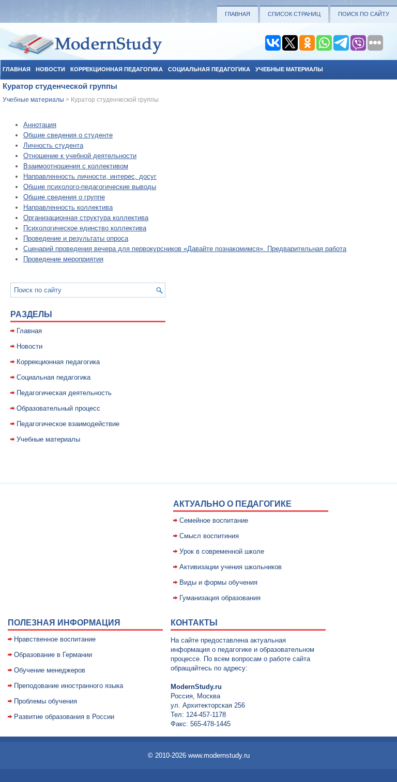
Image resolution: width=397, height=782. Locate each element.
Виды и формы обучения (218, 582)
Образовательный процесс (58, 408)
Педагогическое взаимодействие (68, 424)
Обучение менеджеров (49, 670)
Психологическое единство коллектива (84, 228)
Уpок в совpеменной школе (221, 551)
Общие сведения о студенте (68, 135)
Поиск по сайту (363, 14)
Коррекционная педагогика (116, 69)
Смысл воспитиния (209, 536)
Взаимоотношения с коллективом (75, 166)
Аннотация (39, 125)
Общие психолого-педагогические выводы (89, 187)
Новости (50, 69)
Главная (237, 14)
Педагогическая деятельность (64, 393)
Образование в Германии (53, 655)
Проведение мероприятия (63, 259)
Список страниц (294, 14)
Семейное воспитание (213, 520)
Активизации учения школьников (230, 567)
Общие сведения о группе (64, 197)
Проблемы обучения (45, 701)
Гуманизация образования (220, 598)
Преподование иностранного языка (68, 686)
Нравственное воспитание (55, 639)
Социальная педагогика (209, 69)
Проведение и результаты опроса (75, 238)
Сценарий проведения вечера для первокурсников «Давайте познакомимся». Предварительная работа (184, 249)
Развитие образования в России (64, 717)
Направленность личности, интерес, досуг (90, 176)
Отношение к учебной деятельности (79, 156)
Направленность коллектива (68, 207)
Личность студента (53, 145)
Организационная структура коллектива (85, 218)
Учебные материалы (289, 69)
